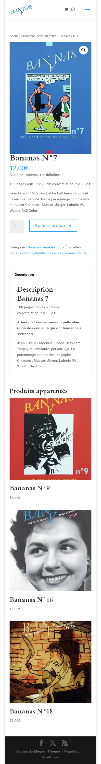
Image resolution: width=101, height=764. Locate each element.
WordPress (50, 757)
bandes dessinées (49, 253)
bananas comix (21, 253)
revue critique (75, 253)
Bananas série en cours (40, 36)
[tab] (50, 274)
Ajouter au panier (53, 225)
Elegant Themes (47, 751)
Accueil (15, 36)
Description (24, 274)
